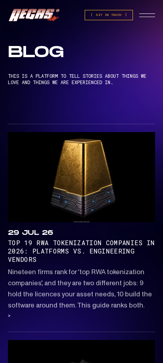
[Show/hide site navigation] (147, 15)
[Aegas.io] (34, 15)
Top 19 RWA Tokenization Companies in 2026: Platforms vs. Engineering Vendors (81, 250)
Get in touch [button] (108, 15)
